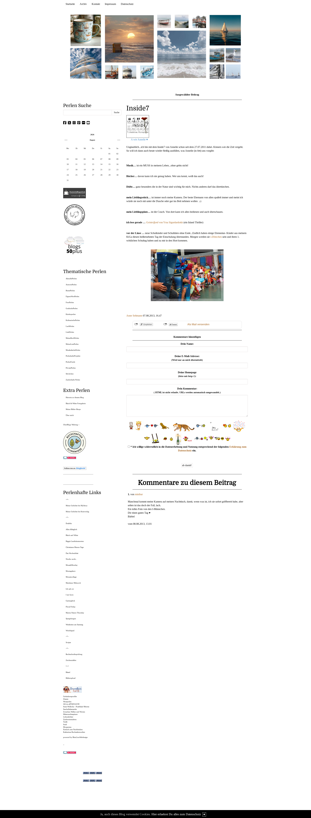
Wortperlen (67, 702)
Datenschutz (127, 4)
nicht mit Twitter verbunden (165, 324)
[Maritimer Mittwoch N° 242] (164, 21)
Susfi (65, 724)
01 (109, 154)
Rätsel (68, 672)
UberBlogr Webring (70, 425)
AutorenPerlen (71, 285)
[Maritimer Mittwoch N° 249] (129, 38)
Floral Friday (70, 607)
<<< (65, 140)
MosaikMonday (72, 565)
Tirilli (65, 722)
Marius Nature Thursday (75, 613)
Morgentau (67, 727)
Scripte (68, 642)
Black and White (72, 535)
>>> (118, 140)
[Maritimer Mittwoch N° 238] (181, 54)
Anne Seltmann (134, 315)
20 (93, 170)
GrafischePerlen (72, 308)
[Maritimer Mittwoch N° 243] (147, 72)
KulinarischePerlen (73, 320)
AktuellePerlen (71, 279)
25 (76, 175)
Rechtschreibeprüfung (74, 654)
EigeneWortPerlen (72, 296)
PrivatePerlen (71, 368)
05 (85, 159)
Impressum (110, 4)
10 (68, 164)
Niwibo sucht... (71, 559)
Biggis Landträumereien (75, 541)
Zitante (65, 699)
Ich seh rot (70, 589)
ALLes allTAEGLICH (71, 704)
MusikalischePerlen (73, 350)
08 (109, 159)
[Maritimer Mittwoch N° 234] (233, 55)
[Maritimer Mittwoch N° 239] (199, 21)
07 (101, 159)
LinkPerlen (70, 332)
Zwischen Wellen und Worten (74, 712)
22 (109, 170)
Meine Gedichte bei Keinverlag (77, 512)
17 (68, 170)
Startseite (70, 4)
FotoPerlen (70, 302)
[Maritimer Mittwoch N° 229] (233, 71)
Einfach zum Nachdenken (73, 729)
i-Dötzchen (216, 236)
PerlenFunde (70, 362)
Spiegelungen (71, 619)
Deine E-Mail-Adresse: (187, 358)
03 (68, 159)
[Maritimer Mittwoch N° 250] (86, 63)
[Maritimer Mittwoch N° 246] (129, 72)
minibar (139, 494)
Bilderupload (70, 678)
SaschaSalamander (70, 709)
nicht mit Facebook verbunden (136, 324)
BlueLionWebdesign (80, 737)
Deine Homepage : (187, 374)
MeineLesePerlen (72, 344)
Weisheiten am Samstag (74, 625)
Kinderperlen (71, 314)
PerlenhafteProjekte (73, 356)
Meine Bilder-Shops (73, 409)
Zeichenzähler (71, 660)
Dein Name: (187, 343)
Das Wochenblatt (72, 553)
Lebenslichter (68, 717)
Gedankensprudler (70, 696)
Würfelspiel (70, 631)
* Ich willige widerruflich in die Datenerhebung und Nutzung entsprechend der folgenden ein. (188, 448)
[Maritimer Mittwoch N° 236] (217, 55)
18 (76, 170)
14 (101, 164)
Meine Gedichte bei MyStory (76, 506)
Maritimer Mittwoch (73, 583)
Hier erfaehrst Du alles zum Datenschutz (176, 814)
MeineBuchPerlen (72, 338)
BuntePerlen (70, 291)
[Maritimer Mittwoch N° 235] (217, 71)
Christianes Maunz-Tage (75, 547)
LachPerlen (70, 326)
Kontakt (96, 4)
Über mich (70, 415)
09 (117, 159)
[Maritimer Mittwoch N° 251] (86, 30)
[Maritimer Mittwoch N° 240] (181, 21)
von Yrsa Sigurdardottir (164, 222)
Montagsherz (70, 571)
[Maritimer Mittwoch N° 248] (112, 72)
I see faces (69, 595)
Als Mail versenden (198, 324)
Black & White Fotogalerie (76, 403)
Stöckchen (70, 374)
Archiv (83, 4)
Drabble (69, 523)
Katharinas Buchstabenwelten (74, 732)
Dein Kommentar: (187, 390)
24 (68, 175)
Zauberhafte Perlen (73, 380)
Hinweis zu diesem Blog (75, 397)
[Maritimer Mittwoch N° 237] (225, 30)
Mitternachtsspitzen (70, 714)
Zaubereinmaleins (69, 719)
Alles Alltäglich (71, 529)
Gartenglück (70, 601)
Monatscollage (71, 577)
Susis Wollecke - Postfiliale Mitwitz (76, 707)
